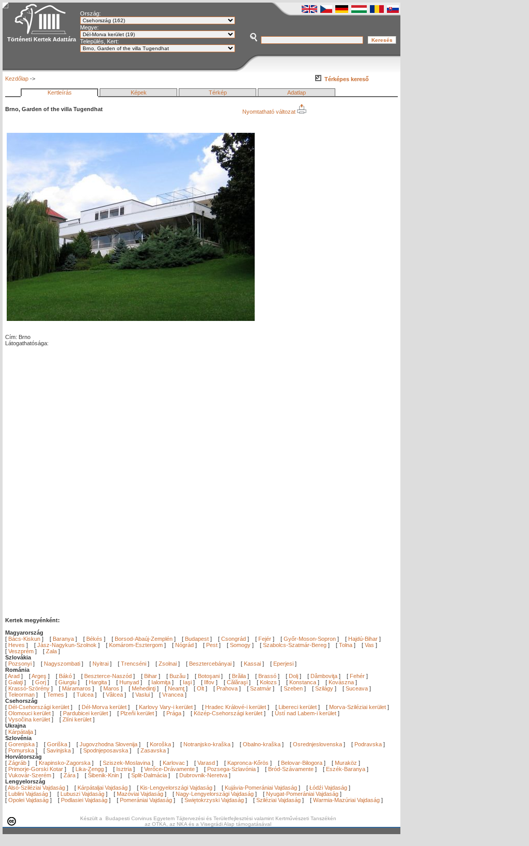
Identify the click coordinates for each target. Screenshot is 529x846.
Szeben (294, 688)
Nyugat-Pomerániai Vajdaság (302, 794)
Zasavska (153, 750)
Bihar (151, 676)
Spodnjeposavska (105, 750)
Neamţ (177, 688)
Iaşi (188, 682)
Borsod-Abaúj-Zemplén (144, 639)
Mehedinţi (144, 688)
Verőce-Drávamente (169, 769)
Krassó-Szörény (29, 688)
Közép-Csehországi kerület (228, 713)
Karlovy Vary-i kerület (166, 707)
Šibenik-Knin (103, 775)
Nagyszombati (62, 663)
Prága (173, 713)
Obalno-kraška (262, 744)
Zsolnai (168, 663)
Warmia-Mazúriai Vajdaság (346, 800)
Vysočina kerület (29, 719)
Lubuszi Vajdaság (82, 794)
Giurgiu (68, 682)
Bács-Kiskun (24, 639)
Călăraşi (238, 682)
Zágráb (18, 763)
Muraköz (346, 763)
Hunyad (130, 682)
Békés (94, 639)
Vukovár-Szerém (29, 775)
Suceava (357, 688)
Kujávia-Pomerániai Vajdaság (261, 788)
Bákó (66, 676)
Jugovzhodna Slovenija (108, 744)
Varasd (206, 763)
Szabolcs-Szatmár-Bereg (294, 645)
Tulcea (85, 694)
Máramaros (77, 688)
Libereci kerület (297, 707)
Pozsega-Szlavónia (231, 769)
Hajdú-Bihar (363, 639)
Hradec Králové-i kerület (235, 707)
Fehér (358, 676)
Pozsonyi (20, 663)
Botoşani (209, 676)
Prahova (227, 688)
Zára (69, 775)
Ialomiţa (161, 682)
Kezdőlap (16, 78)
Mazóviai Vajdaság (140, 794)
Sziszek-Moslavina (126, 763)
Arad (14, 676)
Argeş (40, 676)
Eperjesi (283, 663)
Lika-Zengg (89, 769)
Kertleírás (60, 92)
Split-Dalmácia (149, 775)
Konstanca (303, 682)
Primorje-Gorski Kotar (35, 769)
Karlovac (174, 763)
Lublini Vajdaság (28, 794)
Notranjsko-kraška (206, 744)
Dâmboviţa (324, 676)
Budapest (197, 639)
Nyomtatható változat (269, 112)
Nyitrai (100, 663)
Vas (369, 645)
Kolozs (269, 682)
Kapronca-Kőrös (248, 763)
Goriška (57, 744)
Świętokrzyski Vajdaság (214, 800)
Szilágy (325, 688)
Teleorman (22, 694)
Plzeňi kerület (137, 713)
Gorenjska (21, 744)
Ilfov (210, 682)
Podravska (368, 744)
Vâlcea (115, 694)
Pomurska (22, 750)
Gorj (41, 682)
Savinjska (58, 750)
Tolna (345, 645)
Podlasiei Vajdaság (84, 800)
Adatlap (296, 92)
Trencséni (133, 663)
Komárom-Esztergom (136, 645)
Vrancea (173, 694)
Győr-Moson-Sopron (310, 639)
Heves (16, 645)
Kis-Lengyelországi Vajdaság (176, 788)
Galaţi (16, 682)
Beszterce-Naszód (108, 676)
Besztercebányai (210, 663)
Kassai (252, 663)
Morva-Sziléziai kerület (357, 707)
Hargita (98, 682)
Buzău (178, 676)
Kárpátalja (20, 732)
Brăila (239, 676)
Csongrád (233, 639)
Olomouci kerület (29, 713)
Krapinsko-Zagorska (64, 763)
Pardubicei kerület (85, 713)
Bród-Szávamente (291, 769)
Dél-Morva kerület (104, 707)
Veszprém (21, 651)
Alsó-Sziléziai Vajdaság (36, 788)
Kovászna (342, 682)
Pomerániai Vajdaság (146, 800)
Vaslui (143, 694)
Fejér (264, 639)
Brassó (268, 676)
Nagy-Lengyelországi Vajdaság (215, 794)
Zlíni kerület (77, 719)
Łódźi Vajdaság (328, 788)
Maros (112, 688)
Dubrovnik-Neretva (203, 775)
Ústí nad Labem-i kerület (305, 713)
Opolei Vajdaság (28, 800)
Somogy (240, 645)
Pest (211, 645)
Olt (201, 688)
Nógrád (184, 645)
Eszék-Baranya (345, 769)
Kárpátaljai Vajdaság (102, 788)
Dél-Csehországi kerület (38, 707)
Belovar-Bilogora (301, 763)
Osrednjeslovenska (317, 744)
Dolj (294, 676)
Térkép (218, 92)
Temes (56, 694)
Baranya (63, 639)
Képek (139, 92)
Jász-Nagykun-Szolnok (67, 645)
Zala (51, 651)
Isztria (124, 769)
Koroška (160, 744)
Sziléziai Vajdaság (278, 800)
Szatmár (261, 688)
